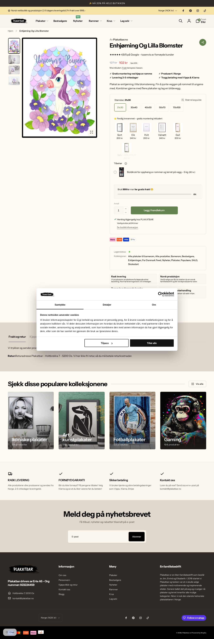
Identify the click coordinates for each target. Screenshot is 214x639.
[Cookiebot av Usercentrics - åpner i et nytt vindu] (160, 294)
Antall (116, 204)
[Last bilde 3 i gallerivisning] (14, 70)
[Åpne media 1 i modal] (59, 88)
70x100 (176, 107)
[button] (41, 21)
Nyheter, (166, 260)
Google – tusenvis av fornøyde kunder (152, 54)
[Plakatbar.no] (23, 572)
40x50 (148, 107)
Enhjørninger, (135, 260)
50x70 (162, 107)
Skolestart (133, 264)
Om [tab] (154, 304)
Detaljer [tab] (107, 304)
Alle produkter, (162, 256)
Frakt (124, 68)
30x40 (134, 107)
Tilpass (105, 343)
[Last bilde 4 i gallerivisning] (14, 80)
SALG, (195, 260)
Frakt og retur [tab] (17, 336)
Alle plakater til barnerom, (141, 256)
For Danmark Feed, (152, 260)
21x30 (120, 107)
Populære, (186, 260)
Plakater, (175, 260)
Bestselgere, (188, 256)
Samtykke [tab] (60, 304)
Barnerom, (176, 256)
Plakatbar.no (119, 39)
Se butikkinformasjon (127, 227)
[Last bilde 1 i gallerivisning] (14, 46)
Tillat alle (152, 343)
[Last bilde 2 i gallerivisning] (14, 59)
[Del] (202, 42)
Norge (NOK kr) (166, 10)
